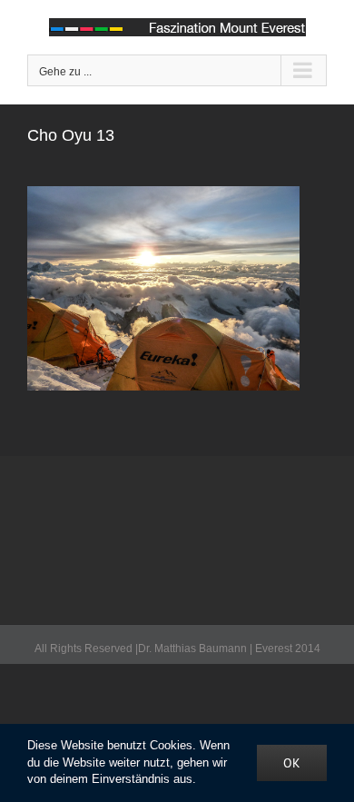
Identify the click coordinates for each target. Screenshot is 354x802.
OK (291, 763)
